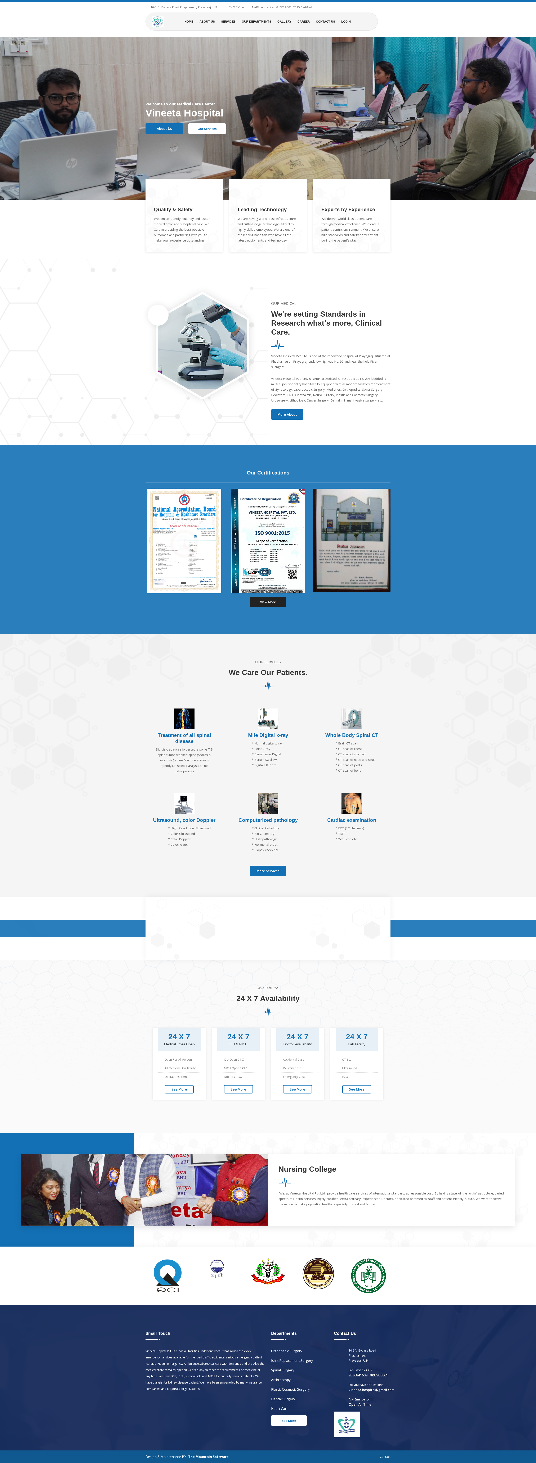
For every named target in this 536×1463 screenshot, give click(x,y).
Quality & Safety (173, 209)
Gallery (284, 21)
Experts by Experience (348, 209)
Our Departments (256, 21)
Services (228, 21)
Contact (385, 1457)
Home (188, 21)
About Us (207, 21)
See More (179, 1089)
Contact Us (325, 21)
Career (304, 21)
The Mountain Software (208, 1456)
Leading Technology (262, 209)
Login (346, 21)
